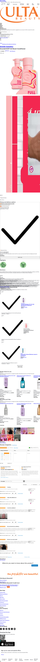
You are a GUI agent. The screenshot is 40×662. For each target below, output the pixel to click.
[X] (0, 38)
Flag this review (20, 493)
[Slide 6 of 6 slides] (30, 144)
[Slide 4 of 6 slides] (19, 144)
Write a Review (16, 447)
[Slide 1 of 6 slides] (2, 144)
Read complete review (4, 477)
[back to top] (0, 661)
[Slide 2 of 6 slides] (8, 144)
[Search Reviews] (24, 481)
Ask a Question (34, 565)
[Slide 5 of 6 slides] (24, 144)
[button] (3, 516)
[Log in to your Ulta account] (0, 33)
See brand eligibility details (4, 286)
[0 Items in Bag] (20, 40)
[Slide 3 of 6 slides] (13, 144)
